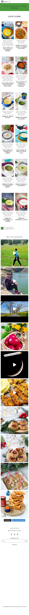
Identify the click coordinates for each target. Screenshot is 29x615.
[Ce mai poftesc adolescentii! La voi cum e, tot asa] (14, 392)
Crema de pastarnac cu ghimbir (7, 220)
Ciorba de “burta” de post (8, 117)
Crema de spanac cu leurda (21, 118)
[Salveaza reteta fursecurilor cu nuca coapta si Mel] (14, 420)
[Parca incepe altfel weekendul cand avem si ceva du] (14, 504)
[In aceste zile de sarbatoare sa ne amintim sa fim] (14, 336)
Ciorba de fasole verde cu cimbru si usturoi (21, 47)
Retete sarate (21, 41)
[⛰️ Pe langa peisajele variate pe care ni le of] (14, 253)
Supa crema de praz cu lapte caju (21, 151)
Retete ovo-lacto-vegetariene (7, 42)
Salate (4, 80)
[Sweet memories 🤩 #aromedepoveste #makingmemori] (14, 364)
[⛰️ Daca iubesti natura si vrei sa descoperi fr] (14, 281)
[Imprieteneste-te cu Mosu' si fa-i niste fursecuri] (14, 448)
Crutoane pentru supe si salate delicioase (8, 85)
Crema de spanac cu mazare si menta (7, 186)
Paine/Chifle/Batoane (7, 77)
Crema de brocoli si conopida (21, 185)
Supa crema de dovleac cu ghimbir (8, 49)
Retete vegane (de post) (8, 78)
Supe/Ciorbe (10, 45)
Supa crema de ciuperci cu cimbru (8, 151)
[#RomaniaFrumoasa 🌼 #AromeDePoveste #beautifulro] (14, 308)
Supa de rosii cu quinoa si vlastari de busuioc (21, 84)
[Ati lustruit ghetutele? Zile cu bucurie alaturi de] (14, 476)
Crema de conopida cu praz (21, 219)
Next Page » (10, 229)
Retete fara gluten (7, 40)
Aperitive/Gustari (7, 75)
